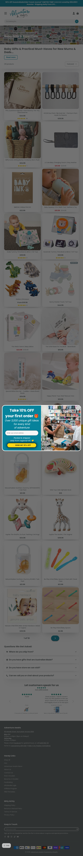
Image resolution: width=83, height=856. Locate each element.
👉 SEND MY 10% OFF (22, 445)
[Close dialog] (78, 408)
